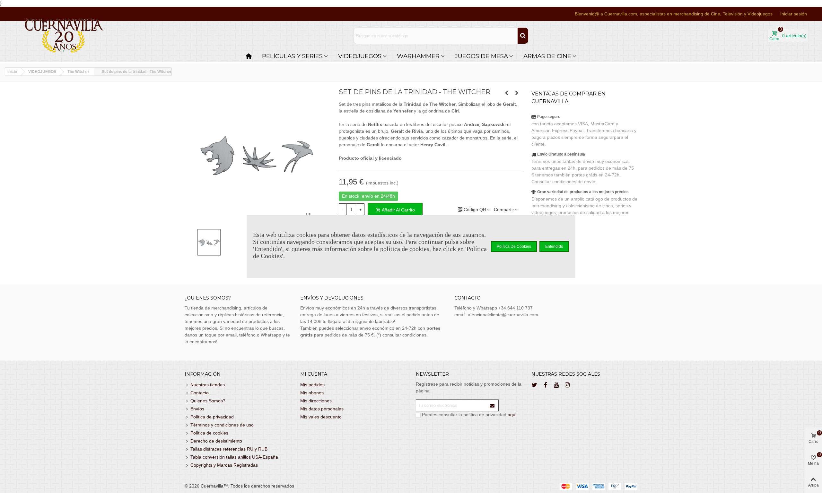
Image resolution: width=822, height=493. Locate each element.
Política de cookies (209, 432)
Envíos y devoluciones (331, 298)
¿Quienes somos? (208, 298)
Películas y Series (292, 56)
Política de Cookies (514, 246)
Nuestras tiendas (207, 384)
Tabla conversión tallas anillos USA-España (234, 457)
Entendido (554, 246)
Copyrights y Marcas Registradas (224, 465)
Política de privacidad (212, 416)
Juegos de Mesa (481, 56)
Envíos (197, 408)
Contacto (199, 392)
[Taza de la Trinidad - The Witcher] (517, 93)
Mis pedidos (312, 384)
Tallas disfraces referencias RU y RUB (228, 449)
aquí (512, 414)
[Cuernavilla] (64, 36)
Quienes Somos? (207, 400)
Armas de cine (547, 56)
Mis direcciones (316, 400)
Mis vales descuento (321, 416)
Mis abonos (312, 392)
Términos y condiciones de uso (222, 424)
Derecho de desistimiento (216, 441)
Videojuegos (359, 56)
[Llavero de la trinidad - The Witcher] (507, 93)
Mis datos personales (322, 408)
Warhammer (418, 56)
